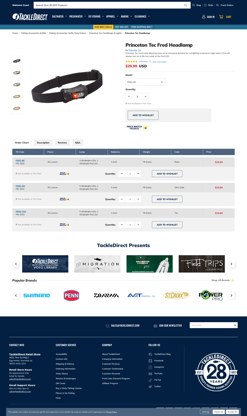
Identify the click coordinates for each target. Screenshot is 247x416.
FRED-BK (20, 160)
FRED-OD (20, 186)
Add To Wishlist (143, 115)
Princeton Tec (135, 50)
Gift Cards (60, 383)
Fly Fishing (94, 16)
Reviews (62, 142)
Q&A (77, 142)
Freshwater (75, 16)
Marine (125, 16)
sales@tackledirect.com (20, 379)
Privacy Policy (111, 412)
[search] (186, 5)
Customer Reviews (111, 364)
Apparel (110, 16)
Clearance (140, 16)
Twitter (157, 386)
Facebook (158, 360)
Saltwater (57, 16)
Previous (15, 264)
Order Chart (22, 142)
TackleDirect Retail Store (24, 354)
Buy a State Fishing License (69, 388)
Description (43, 142)
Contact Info (61, 359)
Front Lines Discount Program (116, 378)
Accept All (232, 411)
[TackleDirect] (30, 17)
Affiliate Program (110, 383)
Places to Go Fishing (65, 393)
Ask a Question (160, 61)
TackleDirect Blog (162, 354)
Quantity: (131, 89)
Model (129, 75)
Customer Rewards (111, 373)
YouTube (158, 373)
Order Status (62, 373)
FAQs (58, 398)
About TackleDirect (111, 354)
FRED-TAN (21, 211)
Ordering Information (65, 368)
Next (231, 264)
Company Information (112, 359)
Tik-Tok (157, 380)
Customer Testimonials (112, 368)
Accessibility (61, 354)
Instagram (159, 367)
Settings (206, 411)
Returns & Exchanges (66, 378)
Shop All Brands (221, 280)
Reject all (218, 411)
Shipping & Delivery (65, 364)
